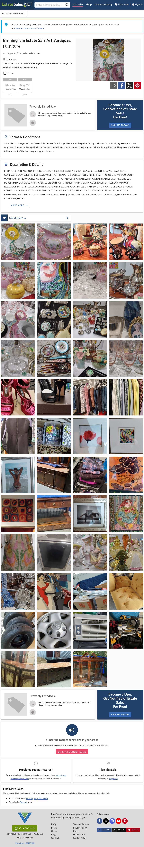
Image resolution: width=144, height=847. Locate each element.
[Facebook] (99, 821)
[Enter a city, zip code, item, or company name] (67, 5)
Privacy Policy (80, 827)
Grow (54, 831)
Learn (54, 827)
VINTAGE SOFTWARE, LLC (32, 834)
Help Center (79, 834)
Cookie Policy (79, 838)
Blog (53, 834)
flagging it (113, 778)
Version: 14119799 (24, 843)
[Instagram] (112, 821)
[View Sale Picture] (18, 242)
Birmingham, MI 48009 (37, 798)
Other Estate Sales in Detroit (29, 28)
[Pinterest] (125, 821)
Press (75, 831)
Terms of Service (81, 824)
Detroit (23, 802)
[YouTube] (118, 821)
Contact (55, 838)
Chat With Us (27, 828)
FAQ (53, 824)
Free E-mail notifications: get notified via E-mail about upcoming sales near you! (72, 816)
